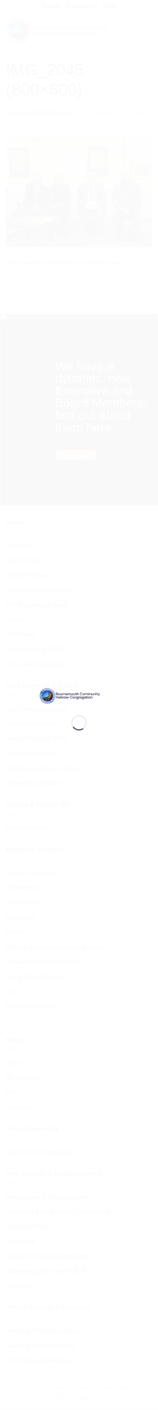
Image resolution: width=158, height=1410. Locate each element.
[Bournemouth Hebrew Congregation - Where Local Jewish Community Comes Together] (79, 695)
